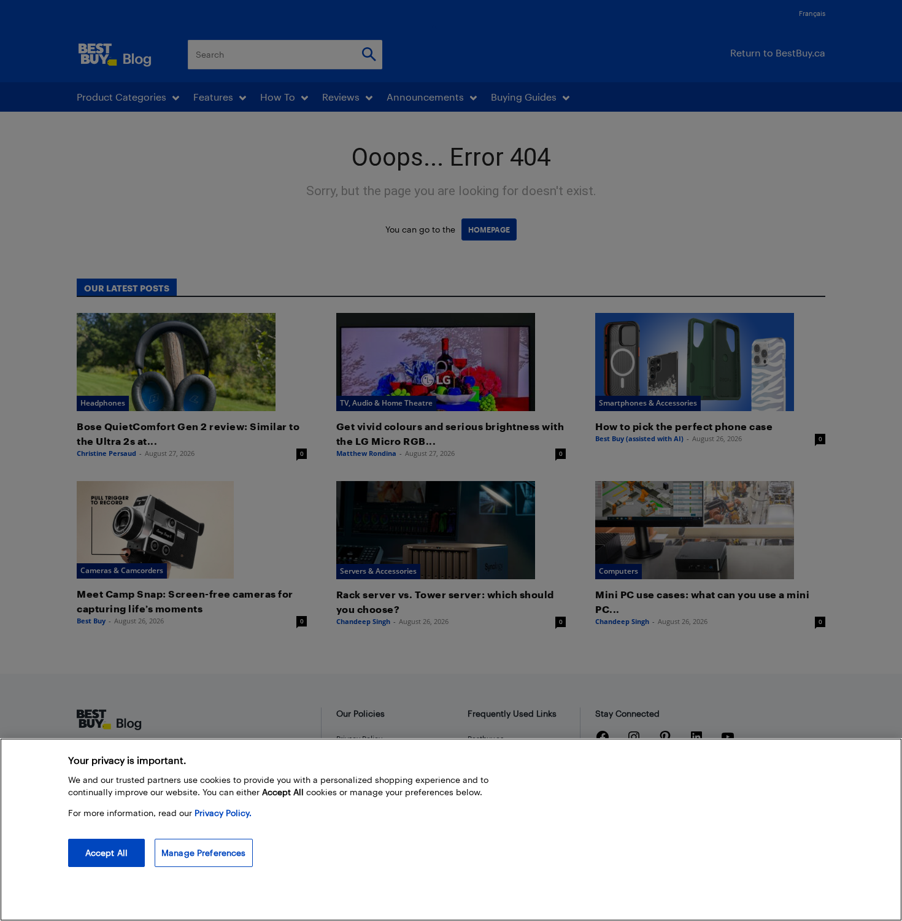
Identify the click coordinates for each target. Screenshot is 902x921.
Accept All (106, 852)
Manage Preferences (203, 852)
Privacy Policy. (223, 812)
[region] (451, 829)
